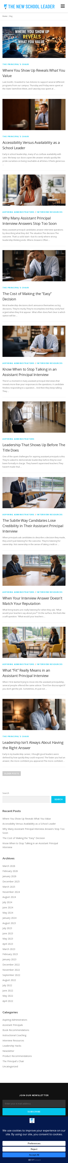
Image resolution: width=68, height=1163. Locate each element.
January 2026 (9, 876)
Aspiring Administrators (18, 212)
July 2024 (7, 902)
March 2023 (8, 949)
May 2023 (7, 938)
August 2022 (9, 980)
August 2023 (9, 923)
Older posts (11, 773)
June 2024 (7, 907)
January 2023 (9, 959)
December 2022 (11, 964)
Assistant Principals (12, 1025)
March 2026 (8, 866)
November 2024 (11, 891)
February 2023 (10, 954)
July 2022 (7, 985)
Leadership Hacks (11, 1045)
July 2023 (7, 928)
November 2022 (11, 969)
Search (5, 793)
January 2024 (9, 917)
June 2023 (7, 933)
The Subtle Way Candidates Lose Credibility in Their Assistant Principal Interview (32, 526)
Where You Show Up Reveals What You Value (26, 818)
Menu (62, 6)
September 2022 (11, 975)
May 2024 (7, 912)
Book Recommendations (15, 1030)
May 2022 (7, 995)
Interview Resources (50, 212)
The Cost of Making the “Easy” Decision (23, 838)
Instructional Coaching (14, 1035)
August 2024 (9, 897)
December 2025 (11, 881)
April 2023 (7, 943)
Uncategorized (10, 1066)
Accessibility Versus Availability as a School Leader (29, 823)
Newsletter (8, 1050)
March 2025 (8, 886)
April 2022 (7, 1001)
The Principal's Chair (15, 64)
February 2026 (10, 871)
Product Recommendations (17, 1056)
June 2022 (7, 990)
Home (4, 16)
